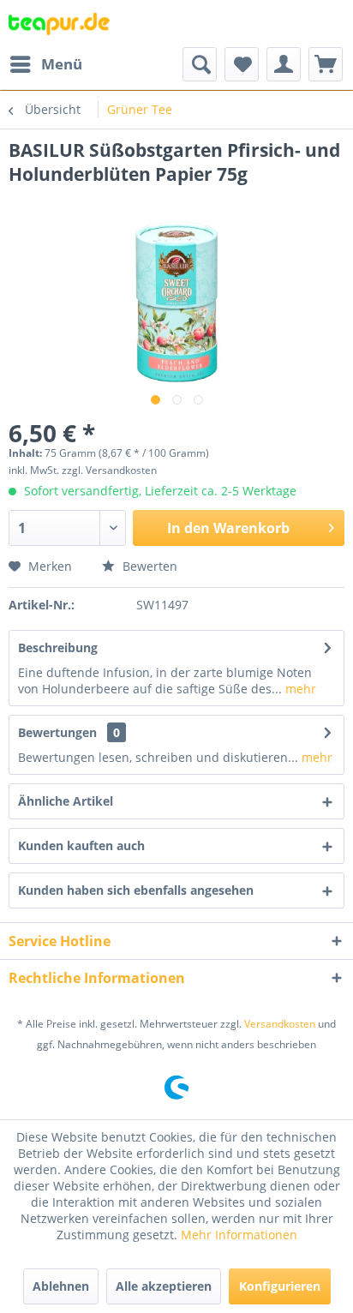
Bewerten (148, 566)
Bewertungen (57, 732)
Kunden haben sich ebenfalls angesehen (136, 890)
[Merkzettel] (241, 64)
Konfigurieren (279, 1286)
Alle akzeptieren (164, 1286)
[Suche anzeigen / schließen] (199, 64)
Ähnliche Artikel (65, 801)
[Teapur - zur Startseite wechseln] (59, 24)
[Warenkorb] (325, 64)
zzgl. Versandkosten (109, 470)
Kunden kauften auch (81, 845)
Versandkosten (279, 1023)
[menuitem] (45, 64)
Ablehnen (61, 1286)
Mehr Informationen (239, 1234)
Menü (61, 64)
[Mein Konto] (283, 64)
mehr (299, 688)
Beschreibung (58, 647)
